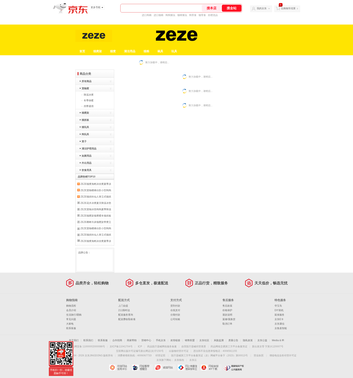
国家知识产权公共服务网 (233, 367)
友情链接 (175, 340)
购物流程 (71, 305)
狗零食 (193, 15)
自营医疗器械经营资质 (193, 346)
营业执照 (259, 355)
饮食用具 (87, 170)
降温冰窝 (89, 94)
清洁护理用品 (89, 148)
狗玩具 (85, 134)
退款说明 (227, 314)
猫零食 (202, 15)
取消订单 (227, 323)
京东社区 (204, 340)
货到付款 (175, 305)
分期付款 (175, 314)
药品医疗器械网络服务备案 (162, 346)
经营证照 (160, 355)
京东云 (193, 360)
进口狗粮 (147, 15)
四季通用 (89, 106)
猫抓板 (85, 119)
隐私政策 (248, 340)
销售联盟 (190, 340)
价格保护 (227, 310)
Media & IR (278, 340)
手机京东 (161, 340)
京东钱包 (179, 360)
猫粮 (146, 51)
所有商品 (87, 81)
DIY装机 (279, 310)
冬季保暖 (89, 100)
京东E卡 (279, 319)
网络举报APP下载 (210, 367)
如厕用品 (87, 155)
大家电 (70, 323)
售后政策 (227, 305)
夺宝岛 (278, 305)
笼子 (84, 141)
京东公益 (262, 340)
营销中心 (146, 340)
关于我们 (74, 340)
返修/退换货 (228, 319)
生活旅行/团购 (74, 314)
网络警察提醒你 (142, 367)
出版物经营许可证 (179, 351)
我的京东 (262, 8)
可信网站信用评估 (119, 367)
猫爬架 (97, 51)
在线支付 (175, 310)
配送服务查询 (125, 314)
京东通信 (279, 323)
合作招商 (117, 340)
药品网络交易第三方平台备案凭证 (229, 346)
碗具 (160, 51)
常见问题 (71, 319)
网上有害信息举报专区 (188, 367)
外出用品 (87, 162)
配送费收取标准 (126, 319)
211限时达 (124, 310)
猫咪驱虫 (182, 15)
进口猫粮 (158, 15)
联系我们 (88, 340)
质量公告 (233, 340)
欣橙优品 (213, 15)
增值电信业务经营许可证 (282, 355)
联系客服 (71, 328)
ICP (140, 346)
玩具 (174, 51)
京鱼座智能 (281, 328)
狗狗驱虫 (170, 15)
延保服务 (279, 314)
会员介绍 (71, 310)
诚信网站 (165, 367)
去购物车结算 (288, 8)
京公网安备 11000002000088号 (87, 346)
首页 (82, 51)
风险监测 (219, 340)
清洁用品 (129, 51)
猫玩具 (85, 127)
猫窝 (113, 51)
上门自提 (123, 305)
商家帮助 (132, 340)
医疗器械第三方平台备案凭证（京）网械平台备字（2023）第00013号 (209, 355)
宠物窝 (85, 88)
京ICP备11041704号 (121, 346)
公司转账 (175, 319)
